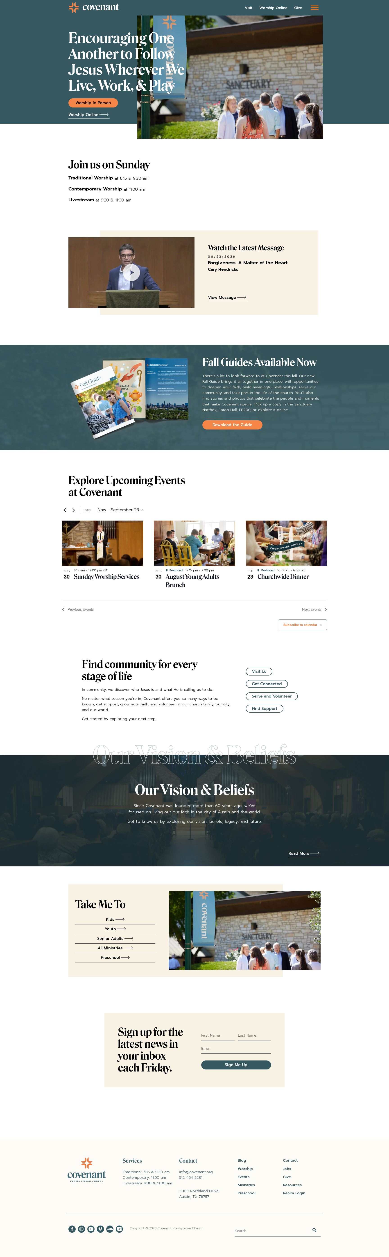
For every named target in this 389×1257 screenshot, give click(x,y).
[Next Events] (73, 510)
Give (298, 8)
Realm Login (294, 1193)
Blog (242, 1160)
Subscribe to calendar (300, 624)
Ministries (246, 1185)
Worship (245, 1169)
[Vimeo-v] (100, 1229)
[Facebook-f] (72, 1229)
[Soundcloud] (109, 1229)
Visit (249, 8)
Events (243, 1177)
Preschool (247, 1193)
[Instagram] (81, 1229)
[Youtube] (91, 1229)
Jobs (287, 1169)
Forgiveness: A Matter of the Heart (248, 262)
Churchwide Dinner (283, 576)
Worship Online (273, 8)
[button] (315, 7)
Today (87, 510)
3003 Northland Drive (199, 1191)
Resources (292, 1185)
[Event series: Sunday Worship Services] (105, 570)
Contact (290, 1160)
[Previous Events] (65, 510)
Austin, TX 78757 (194, 1196)
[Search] (315, 1231)
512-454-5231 (190, 1177)
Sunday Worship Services (106, 576)
